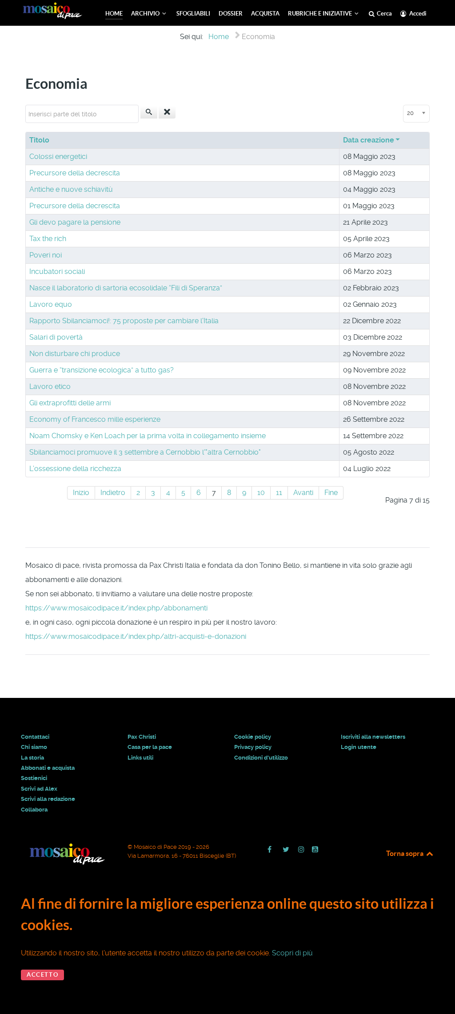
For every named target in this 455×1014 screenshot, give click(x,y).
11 (279, 492)
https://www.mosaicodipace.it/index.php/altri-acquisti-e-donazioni (135, 636)
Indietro (112, 492)
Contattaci (35, 737)
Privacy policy (252, 747)
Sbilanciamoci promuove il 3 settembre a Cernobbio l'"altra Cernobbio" (145, 452)
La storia (32, 757)
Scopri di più (292, 953)
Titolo (39, 140)
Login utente (358, 747)
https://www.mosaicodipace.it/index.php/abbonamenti (116, 608)
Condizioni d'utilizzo (261, 757)
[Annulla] (167, 112)
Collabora (34, 809)
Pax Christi (142, 737)
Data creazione (368, 140)
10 (261, 492)
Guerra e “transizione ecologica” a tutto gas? (101, 370)
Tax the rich (47, 238)
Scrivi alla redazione (48, 799)
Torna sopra (405, 853)
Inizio (81, 492)
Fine (331, 492)
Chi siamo (34, 747)
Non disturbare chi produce (74, 353)
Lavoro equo (50, 304)
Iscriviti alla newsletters (373, 737)
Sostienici (34, 778)
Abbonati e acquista (48, 768)
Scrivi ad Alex (39, 789)
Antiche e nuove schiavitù (71, 189)
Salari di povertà (56, 337)
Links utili (140, 757)
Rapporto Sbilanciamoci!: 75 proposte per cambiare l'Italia (124, 321)
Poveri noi (45, 255)
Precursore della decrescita (74, 173)
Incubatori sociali (57, 271)
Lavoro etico (50, 386)
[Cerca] (148, 112)
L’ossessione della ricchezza (75, 468)
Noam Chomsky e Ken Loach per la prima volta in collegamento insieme (147, 436)
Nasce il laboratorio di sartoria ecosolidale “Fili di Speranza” (125, 288)
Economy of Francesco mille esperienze (94, 419)
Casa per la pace (150, 747)
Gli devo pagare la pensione (74, 222)
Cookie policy (252, 737)
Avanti (303, 492)
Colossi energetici (58, 156)
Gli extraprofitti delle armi (70, 403)
